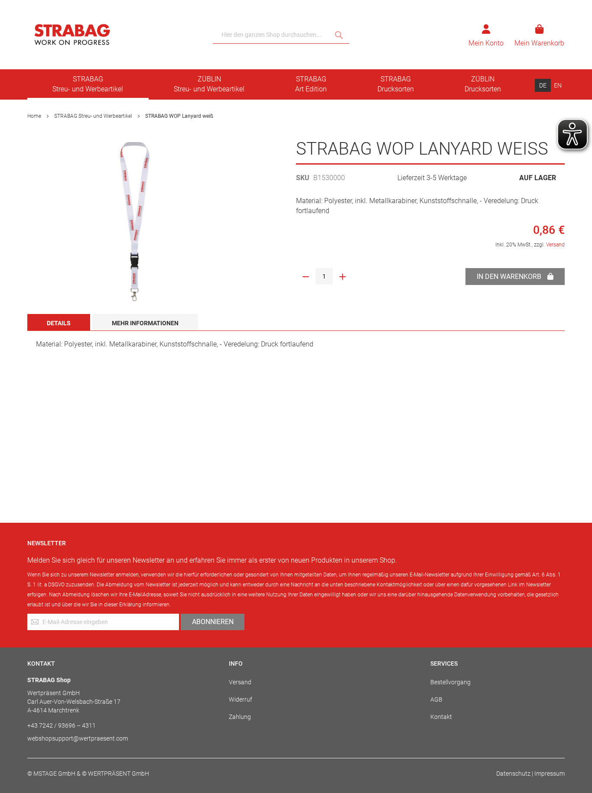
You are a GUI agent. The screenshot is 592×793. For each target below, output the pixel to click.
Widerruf (240, 699)
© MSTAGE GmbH (51, 773)
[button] (543, 85)
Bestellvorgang (450, 682)
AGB (436, 699)
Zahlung (240, 716)
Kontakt (441, 716)
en (558, 85)
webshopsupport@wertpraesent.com (77, 738)
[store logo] (116, 34)
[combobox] (281, 35)
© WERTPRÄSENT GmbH (115, 773)
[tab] (58, 322)
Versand (555, 245)
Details (59, 323)
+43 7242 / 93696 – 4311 (61, 725)
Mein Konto (486, 43)
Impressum (549, 773)
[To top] (574, 749)
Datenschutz (513, 773)
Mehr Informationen (145, 323)
